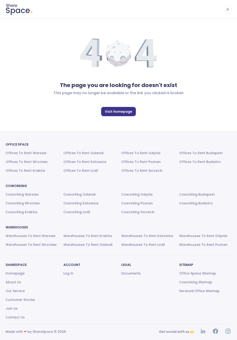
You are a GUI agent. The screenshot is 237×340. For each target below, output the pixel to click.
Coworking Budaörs (196, 203)
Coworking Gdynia (137, 194)
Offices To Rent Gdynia (140, 153)
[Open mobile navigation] (227, 9)
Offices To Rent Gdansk (83, 153)
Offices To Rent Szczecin (141, 170)
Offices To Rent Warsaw (26, 153)
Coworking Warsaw (22, 194)
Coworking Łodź (76, 212)
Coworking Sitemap (195, 282)
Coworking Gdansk (79, 194)
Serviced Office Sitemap (199, 291)
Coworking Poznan (137, 203)
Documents (131, 273)
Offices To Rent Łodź (80, 170)
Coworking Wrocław (23, 203)
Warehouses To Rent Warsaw (31, 236)
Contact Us (15, 317)
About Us (13, 282)
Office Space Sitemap (197, 273)
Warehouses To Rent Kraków (87, 236)
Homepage (15, 273)
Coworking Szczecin (138, 212)
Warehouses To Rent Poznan (203, 244)
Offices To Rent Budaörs (200, 161)
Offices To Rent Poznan (141, 161)
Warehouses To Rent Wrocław (31, 244)
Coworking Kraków (21, 212)
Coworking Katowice (80, 203)
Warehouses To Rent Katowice (147, 236)
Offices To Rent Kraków (25, 170)
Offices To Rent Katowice (84, 161)
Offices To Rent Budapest (201, 153)
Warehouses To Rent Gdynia (203, 236)
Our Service (15, 291)
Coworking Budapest (197, 194)
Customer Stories (20, 299)
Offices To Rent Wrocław (27, 161)
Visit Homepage (118, 111)
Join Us (12, 308)
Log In (68, 273)
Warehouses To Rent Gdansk (88, 244)
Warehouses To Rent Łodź (143, 244)
